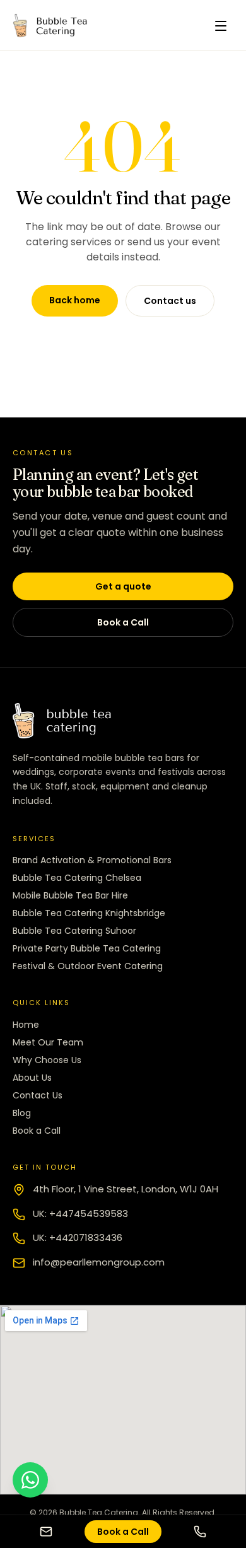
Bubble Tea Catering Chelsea (77, 877)
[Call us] (199, 1531)
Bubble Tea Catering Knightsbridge (89, 913)
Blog (22, 1113)
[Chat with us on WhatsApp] (30, 1480)
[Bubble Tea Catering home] (53, 25)
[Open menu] (220, 25)
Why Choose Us (47, 1060)
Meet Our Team (48, 1042)
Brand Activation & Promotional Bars (92, 860)
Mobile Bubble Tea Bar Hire (70, 895)
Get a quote (123, 586)
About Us (32, 1077)
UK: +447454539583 (80, 1213)
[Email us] (46, 1531)
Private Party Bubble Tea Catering (87, 948)
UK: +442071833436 (77, 1237)
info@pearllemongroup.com (99, 1262)
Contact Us (37, 1095)
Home (26, 1024)
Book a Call (123, 622)
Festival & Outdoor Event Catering (88, 966)
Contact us (170, 300)
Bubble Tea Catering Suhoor (74, 930)
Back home (74, 300)
